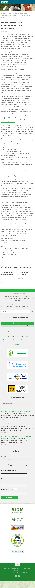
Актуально (4, 411)
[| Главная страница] (6, 2)
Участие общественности (10, 15)
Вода (3, 13)
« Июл (17, 344)
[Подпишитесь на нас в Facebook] (19, 583)
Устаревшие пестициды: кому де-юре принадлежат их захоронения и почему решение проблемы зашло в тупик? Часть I (17, 440)
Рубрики (3, 456)
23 (31, 336)
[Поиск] (32, 311)
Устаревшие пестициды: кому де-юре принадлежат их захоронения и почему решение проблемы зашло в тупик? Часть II (17, 428)
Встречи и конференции (14, 13)
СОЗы (30, 411)
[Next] (20, 521)
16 (31, 334)
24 (3, 339)
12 (13, 334)
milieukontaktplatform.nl (8, 122)
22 (27, 336)
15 (27, 334)
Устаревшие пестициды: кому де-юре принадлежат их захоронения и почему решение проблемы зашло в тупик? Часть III (17, 415)
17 (3, 336)
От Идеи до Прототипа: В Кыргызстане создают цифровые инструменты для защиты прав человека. (8, 276)
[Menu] (33, 2)
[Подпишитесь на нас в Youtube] (16, 583)
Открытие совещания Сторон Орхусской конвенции (24, 274)
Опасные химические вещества (18, 411)
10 (3, 334)
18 (8, 336)
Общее (26, 13)
